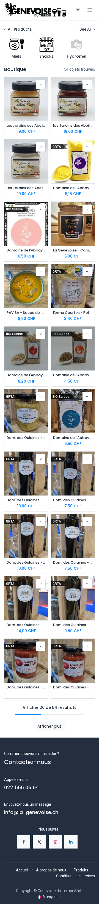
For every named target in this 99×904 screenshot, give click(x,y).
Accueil (22, 870)
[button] (40, 84)
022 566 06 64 (21, 787)
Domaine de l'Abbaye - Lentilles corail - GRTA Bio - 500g (26, 250)
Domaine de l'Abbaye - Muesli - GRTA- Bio (26, 375)
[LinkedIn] (71, 842)
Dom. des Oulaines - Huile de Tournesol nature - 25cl (72, 625)
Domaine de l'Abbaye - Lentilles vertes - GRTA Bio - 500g (72, 438)
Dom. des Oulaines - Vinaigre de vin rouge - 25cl (72, 500)
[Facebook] (23, 842)
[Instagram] (55, 842)
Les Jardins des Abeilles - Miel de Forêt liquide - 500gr (72, 125)
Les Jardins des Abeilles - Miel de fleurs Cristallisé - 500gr (26, 125)
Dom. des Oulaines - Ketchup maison (72, 687)
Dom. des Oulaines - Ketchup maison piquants (26, 687)
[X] (39, 842)
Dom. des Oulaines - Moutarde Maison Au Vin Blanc (26, 438)
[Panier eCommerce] (77, 10)
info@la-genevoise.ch (31, 812)
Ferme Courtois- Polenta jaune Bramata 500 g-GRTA (72, 313)
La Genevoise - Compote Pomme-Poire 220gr (72, 250)
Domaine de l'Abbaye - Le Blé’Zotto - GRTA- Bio (72, 375)
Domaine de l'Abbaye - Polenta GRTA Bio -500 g (72, 188)
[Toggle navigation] (90, 10)
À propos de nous (51, 870)
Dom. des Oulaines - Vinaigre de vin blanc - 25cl (72, 562)
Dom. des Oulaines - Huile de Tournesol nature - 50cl (26, 625)
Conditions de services (75, 876)
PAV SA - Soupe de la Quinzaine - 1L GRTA (26, 313)
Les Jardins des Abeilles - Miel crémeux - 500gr (26, 188)
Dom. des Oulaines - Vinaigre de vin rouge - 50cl (26, 500)
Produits (81, 870)
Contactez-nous (27, 762)
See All (85, 29)
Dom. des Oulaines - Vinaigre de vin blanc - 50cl (26, 562)
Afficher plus (49, 726)
